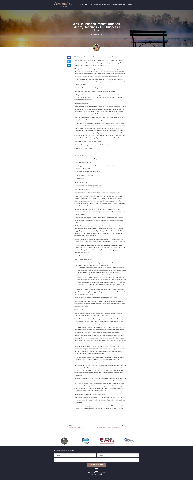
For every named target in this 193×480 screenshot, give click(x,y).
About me (107, 4)
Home (81, 4)
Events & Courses (98, 4)
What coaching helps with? (118, 4)
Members (129, 4)
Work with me (88, 4)
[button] (69, 57)
